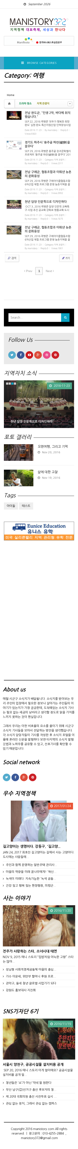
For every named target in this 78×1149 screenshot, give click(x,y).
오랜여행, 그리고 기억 (53, 446)
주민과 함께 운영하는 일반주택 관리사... (31, 864)
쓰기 (67, 258)
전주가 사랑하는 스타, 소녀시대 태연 (30, 951)
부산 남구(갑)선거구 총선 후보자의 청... (31, 1089)
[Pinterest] (55, 355)
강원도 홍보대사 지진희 (21, 990)
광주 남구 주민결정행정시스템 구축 (32, 421)
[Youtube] (29, 355)
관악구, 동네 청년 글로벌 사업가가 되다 (31, 983)
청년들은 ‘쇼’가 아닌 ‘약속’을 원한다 (28, 1082)
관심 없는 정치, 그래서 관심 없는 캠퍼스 (31, 1103)
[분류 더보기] (70, 104)
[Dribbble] (46, 355)
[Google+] (38, 355)
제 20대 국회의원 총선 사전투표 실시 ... (31, 1096)
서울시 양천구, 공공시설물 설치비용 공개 (33, 1064)
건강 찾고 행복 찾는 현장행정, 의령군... (31, 885)
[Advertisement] (36, 614)
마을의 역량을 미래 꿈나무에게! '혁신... (31, 871)
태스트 (26, 505)
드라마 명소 (25, 103)
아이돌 (11, 505)
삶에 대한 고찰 (48, 472)
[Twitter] (12, 355)
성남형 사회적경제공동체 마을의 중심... (31, 969)
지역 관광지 (43, 103)
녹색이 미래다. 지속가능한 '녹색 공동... (31, 878)
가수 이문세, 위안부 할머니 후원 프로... (31, 976)
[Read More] (39, 123)
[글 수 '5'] (10, 103)
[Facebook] (20, 355)
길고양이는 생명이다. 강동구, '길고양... (31, 846)
